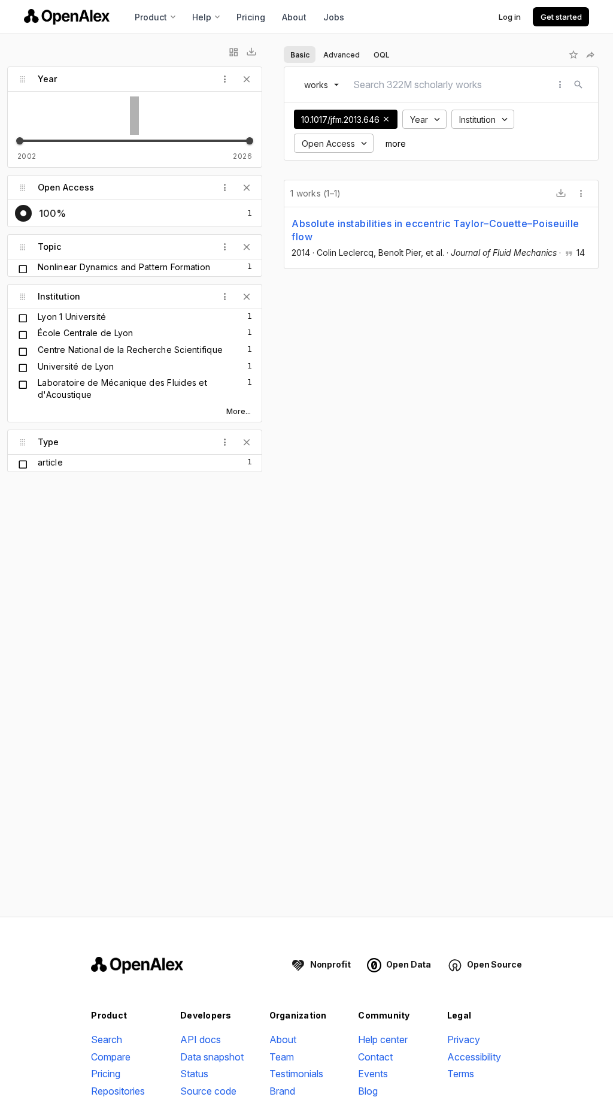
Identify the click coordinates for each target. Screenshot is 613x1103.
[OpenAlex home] (67, 17)
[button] (386, 119)
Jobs (333, 17)
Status (194, 1074)
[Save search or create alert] (573, 54)
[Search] (578, 84)
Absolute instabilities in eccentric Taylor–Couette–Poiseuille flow (435, 230)
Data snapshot (212, 1057)
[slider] (19, 140)
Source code (208, 1091)
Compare (111, 1057)
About (294, 17)
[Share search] (590, 54)
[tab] (299, 54)
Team (281, 1057)
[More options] (581, 193)
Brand (282, 1091)
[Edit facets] (233, 52)
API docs (200, 1039)
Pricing (250, 17)
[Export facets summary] (251, 52)
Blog (368, 1091)
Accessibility (474, 1057)
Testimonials (296, 1074)
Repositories (118, 1091)
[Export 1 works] (561, 193)
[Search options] (560, 84)
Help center (383, 1039)
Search (106, 1039)
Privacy (463, 1039)
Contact (375, 1057)
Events (373, 1074)
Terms (460, 1074)
